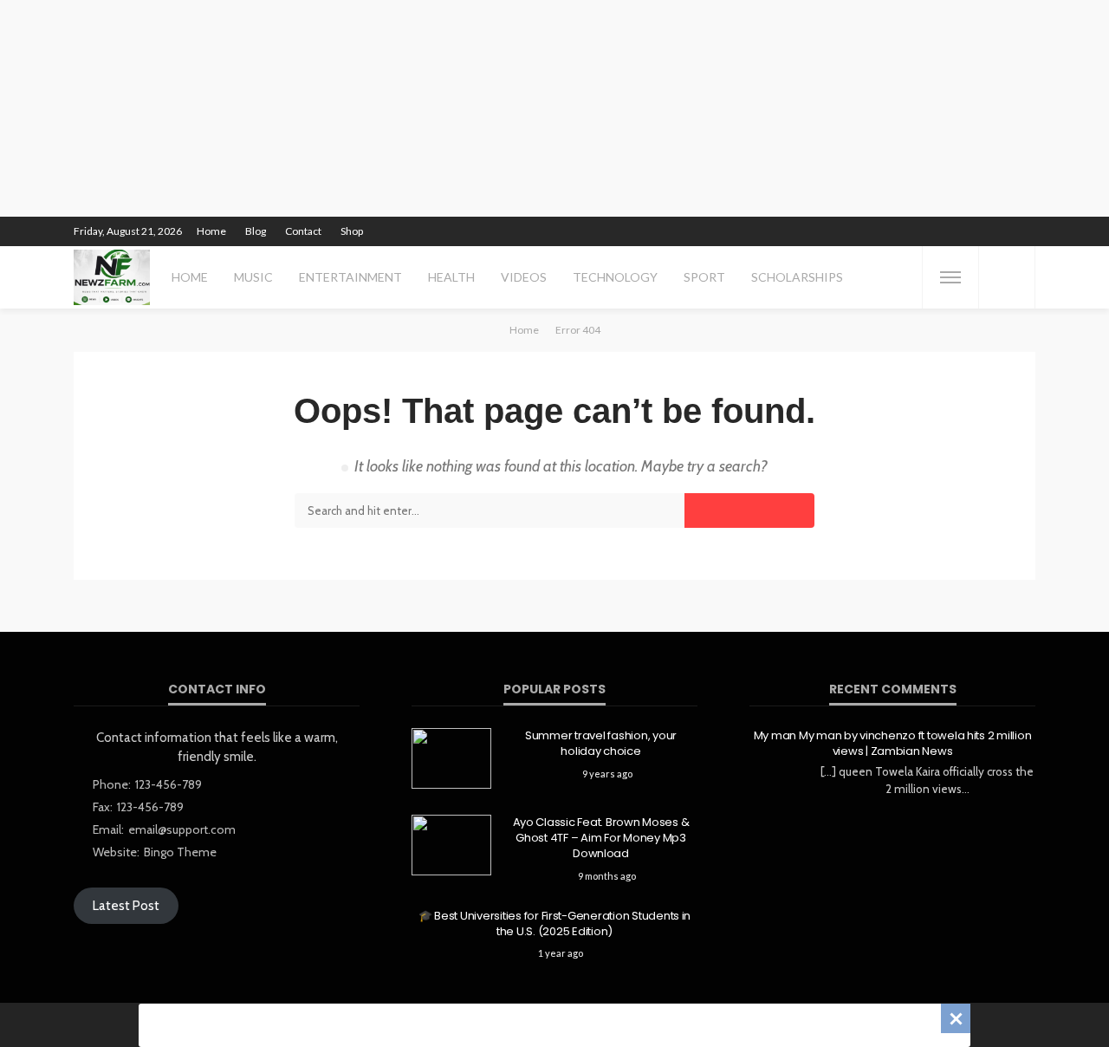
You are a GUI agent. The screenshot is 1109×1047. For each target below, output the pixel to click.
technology (615, 277)
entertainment (350, 277)
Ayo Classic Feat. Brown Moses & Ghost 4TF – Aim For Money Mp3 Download (601, 838)
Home (211, 230)
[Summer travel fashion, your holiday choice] (451, 758)
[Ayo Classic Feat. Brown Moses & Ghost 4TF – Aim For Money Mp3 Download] (451, 845)
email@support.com (182, 829)
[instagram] (934, 231)
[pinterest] (911, 231)
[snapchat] (956, 231)
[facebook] (866, 231)
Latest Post (126, 906)
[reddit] (979, 231)
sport (704, 277)
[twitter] (889, 231)
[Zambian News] (112, 277)
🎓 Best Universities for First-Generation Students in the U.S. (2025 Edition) (554, 924)
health (451, 277)
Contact (303, 230)
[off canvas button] (950, 277)
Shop (351, 230)
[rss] (1024, 231)
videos (524, 277)
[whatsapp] (1001, 231)
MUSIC (253, 277)
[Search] (1006, 277)
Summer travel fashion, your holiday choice (601, 743)
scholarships (797, 277)
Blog (255, 230)
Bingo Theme (180, 852)
